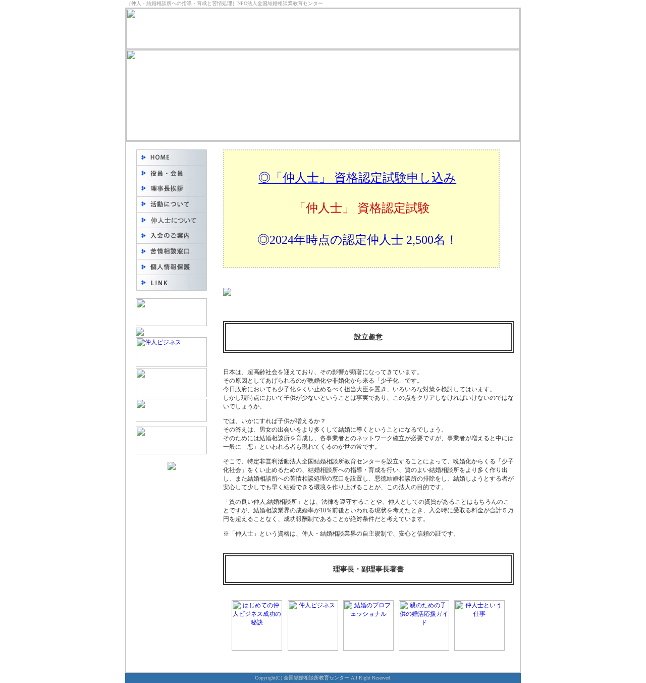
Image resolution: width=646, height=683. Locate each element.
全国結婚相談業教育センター (171, 157)
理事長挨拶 (171, 188)
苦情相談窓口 (171, 251)
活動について (171, 204)
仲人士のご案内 (171, 220)
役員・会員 (171, 173)
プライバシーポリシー (171, 267)
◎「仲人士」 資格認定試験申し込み (357, 177)
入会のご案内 (171, 235)
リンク (171, 282)
